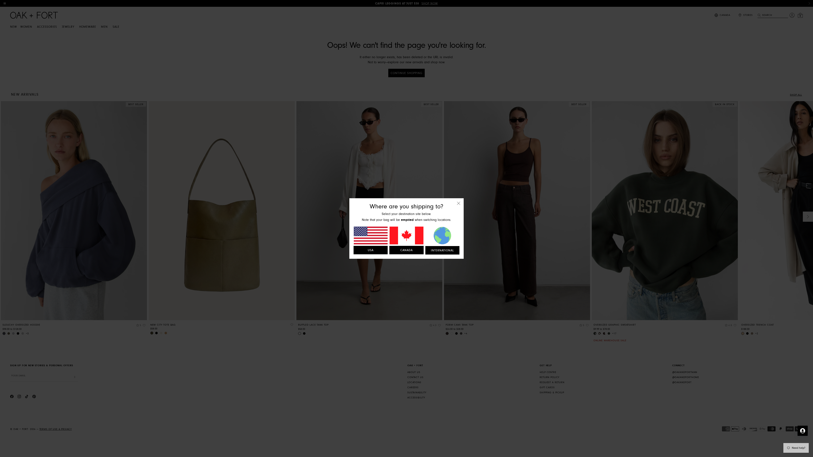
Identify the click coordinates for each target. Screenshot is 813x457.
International (442, 250)
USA (370, 250)
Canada (406, 250)
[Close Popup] (458, 206)
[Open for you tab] (803, 431)
